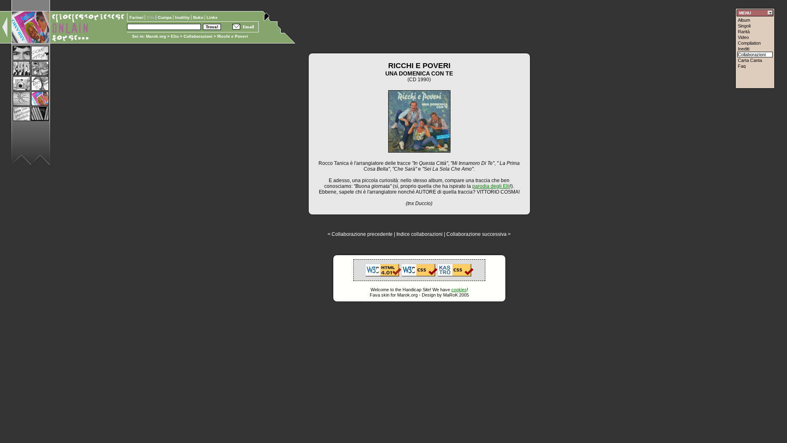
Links (212, 17)
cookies (459, 289)
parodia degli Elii (491, 186)
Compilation (749, 43)
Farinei (137, 17)
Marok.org (156, 36)
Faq (742, 66)
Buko (199, 17)
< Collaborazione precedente (360, 234)
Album (744, 20)
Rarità (744, 31)
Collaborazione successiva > (478, 234)
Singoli (744, 25)
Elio (175, 36)
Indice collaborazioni (419, 234)
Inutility (183, 17)
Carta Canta (750, 60)
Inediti (743, 48)
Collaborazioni (198, 36)
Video (743, 37)
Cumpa (165, 17)
